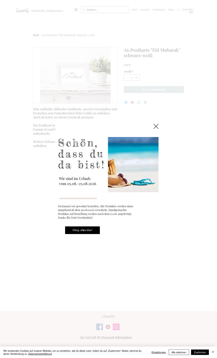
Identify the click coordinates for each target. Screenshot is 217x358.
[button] (156, 126)
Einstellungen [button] (159, 352)
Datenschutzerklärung (40, 353)
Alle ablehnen (179, 352)
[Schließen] (213, 352)
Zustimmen (200, 352)
